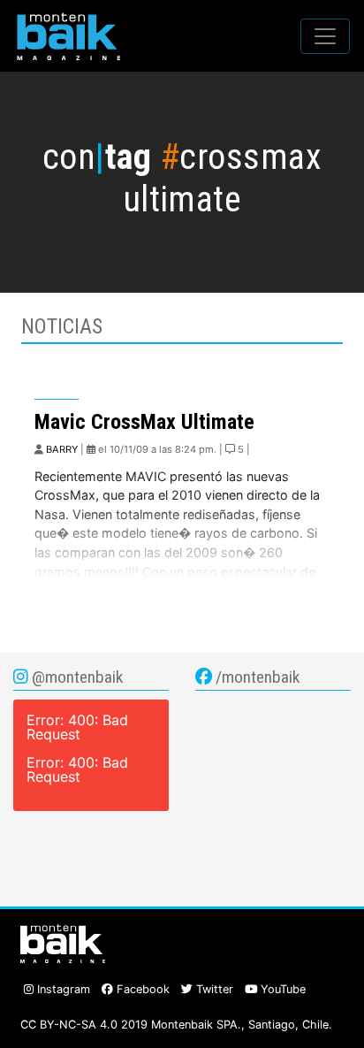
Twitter (213, 989)
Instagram (62, 989)
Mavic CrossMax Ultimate (144, 421)
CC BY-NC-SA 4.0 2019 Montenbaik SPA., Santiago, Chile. (176, 1024)
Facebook (141, 989)
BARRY (62, 449)
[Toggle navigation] (325, 36)
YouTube (281, 989)
